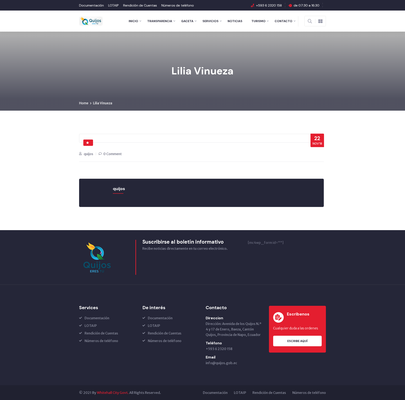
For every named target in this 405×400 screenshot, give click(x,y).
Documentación (91, 5)
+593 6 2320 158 (269, 5)
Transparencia (159, 21)
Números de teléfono (177, 5)
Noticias (235, 21)
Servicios (210, 21)
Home (83, 103)
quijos (88, 154)
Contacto (283, 21)
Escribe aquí (297, 341)
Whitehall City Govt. (113, 393)
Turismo (258, 21)
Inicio (133, 21)
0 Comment (112, 154)
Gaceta (187, 21)
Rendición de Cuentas (140, 5)
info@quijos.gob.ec (221, 363)
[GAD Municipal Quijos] (91, 21)
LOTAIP (113, 5)
